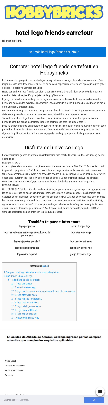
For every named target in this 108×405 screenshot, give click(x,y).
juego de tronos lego (80, 254)
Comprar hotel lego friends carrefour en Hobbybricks (31, 272)
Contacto (9, 375)
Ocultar (45, 266)
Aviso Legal (10, 361)
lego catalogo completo (27, 247)
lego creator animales (81, 241)
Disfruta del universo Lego (18, 275)
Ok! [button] (94, 400)
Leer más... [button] (24, 400)
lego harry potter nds (81, 247)
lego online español (27, 254)
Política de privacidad (15, 366)
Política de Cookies (14, 370)
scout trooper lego (80, 226)
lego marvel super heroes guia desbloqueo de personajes (27, 234)
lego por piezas (27, 226)
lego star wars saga (81, 232)
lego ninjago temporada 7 (27, 241)
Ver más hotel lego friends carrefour (54, 52)
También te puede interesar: (24, 279)
